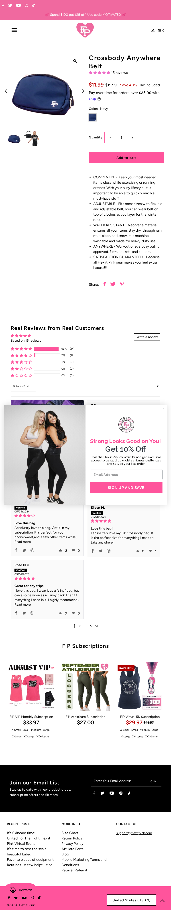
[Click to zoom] (75, 61)
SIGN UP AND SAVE (126, 487)
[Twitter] (9, 5)
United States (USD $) (131, 900)
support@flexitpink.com (134, 833)
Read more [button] (22, 542)
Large (46, 729)
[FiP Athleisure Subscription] (85, 686)
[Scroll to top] (162, 901)
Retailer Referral (74, 870)
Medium (36, 729)
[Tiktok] (33, 5)
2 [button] (80, 626)
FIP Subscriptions (85, 646)
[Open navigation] (22, 30)
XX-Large (29, 736)
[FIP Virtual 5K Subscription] (139, 686)
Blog (65, 854)
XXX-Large (43, 736)
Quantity (95, 137)
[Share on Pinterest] (122, 285)
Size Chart (69, 833)
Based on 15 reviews (26, 341)
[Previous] (6, 91)
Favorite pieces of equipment (30, 859)
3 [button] (85, 626)
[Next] (83, 91)
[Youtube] (18, 5)
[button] (100, 73)
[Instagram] (26, 5)
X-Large (17, 736)
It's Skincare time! (21, 833)
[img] (47, 515)
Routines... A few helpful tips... (30, 865)
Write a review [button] (147, 337)
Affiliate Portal (72, 849)
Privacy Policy (72, 843)
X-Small (16, 729)
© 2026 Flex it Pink (21, 905)
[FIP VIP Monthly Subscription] (31, 686)
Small (26, 729)
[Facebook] (2, 5)
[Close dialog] (163, 408)
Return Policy (72, 838)
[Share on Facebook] (104, 285)
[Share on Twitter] (113, 285)
